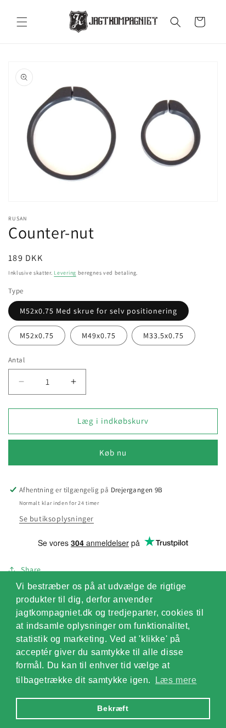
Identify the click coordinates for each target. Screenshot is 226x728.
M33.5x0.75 (163, 335)
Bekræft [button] (112, 708)
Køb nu (113, 452)
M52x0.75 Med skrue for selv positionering (98, 311)
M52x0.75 (37, 335)
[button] (22, 22)
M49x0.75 (99, 335)
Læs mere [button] (176, 680)
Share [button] (31, 570)
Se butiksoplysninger (56, 519)
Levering (65, 272)
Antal (16, 360)
